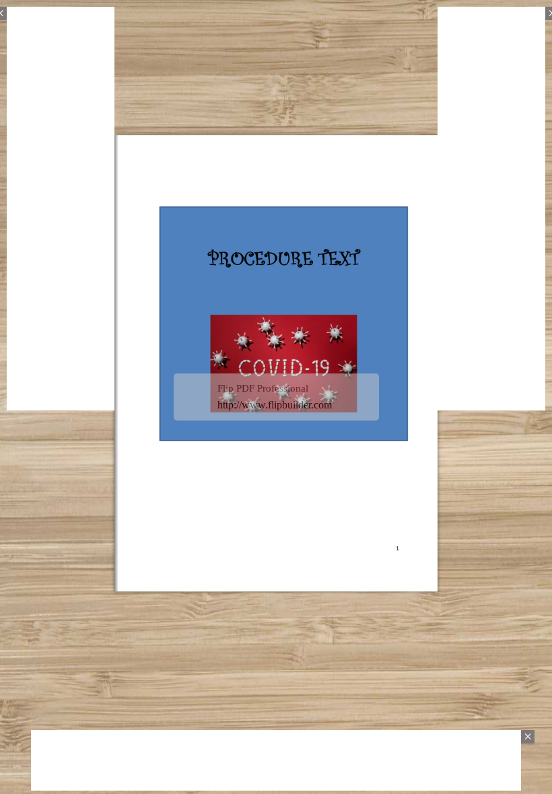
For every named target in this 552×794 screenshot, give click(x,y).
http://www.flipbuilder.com (274, 404)
